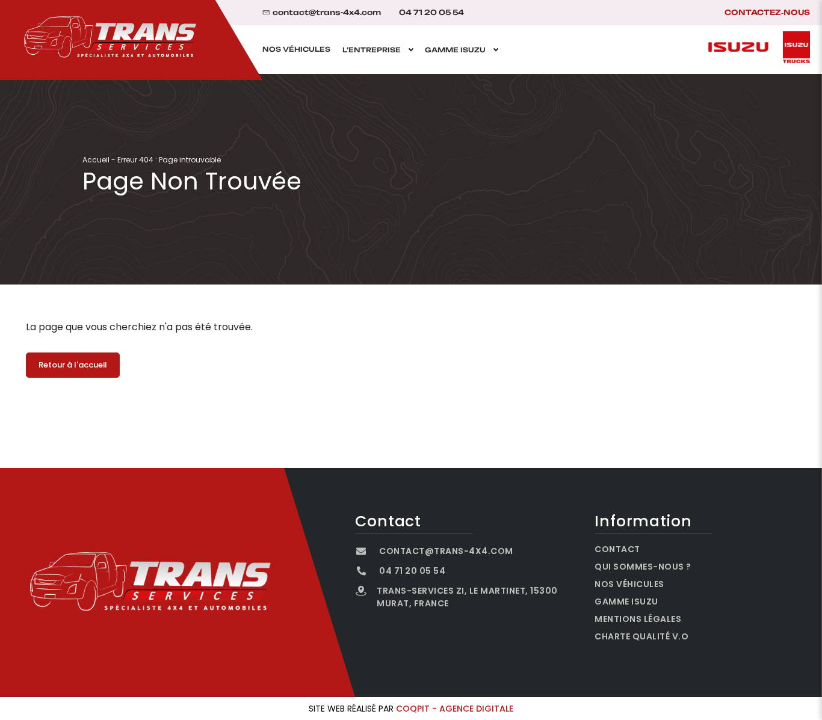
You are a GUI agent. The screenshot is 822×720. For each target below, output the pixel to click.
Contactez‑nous (767, 12)
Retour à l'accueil (73, 365)
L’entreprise (371, 50)
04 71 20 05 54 (431, 12)
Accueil (96, 160)
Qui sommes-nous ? (643, 567)
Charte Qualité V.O (641, 636)
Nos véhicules (296, 49)
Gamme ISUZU (455, 50)
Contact (617, 549)
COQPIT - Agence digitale (454, 709)
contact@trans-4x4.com (327, 12)
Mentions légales (638, 619)
